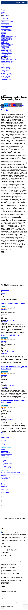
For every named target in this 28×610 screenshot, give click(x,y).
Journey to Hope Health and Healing (14, 303)
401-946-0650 (5, 290)
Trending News (5, 455)
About (2, 483)
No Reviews (4, 309)
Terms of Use (4, 489)
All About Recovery (6, 452)
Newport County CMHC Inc (10, 335)
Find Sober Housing (6, 466)
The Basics (3, 449)
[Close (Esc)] (1, 531)
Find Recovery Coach (6, 463)
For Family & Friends (6, 454)
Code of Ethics (5, 492)
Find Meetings (4, 465)
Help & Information (6, 437)
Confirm (7, 583)
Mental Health (4, 451)
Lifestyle (3, 443)
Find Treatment (5, 460)
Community (4, 440)
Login (23, 2)
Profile (5, 110)
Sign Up (18, 2)
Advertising (4, 486)
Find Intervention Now (7, 468)
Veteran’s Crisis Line (6, 477)
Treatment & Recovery (7, 438)
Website (3, 293)
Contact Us (4, 494)
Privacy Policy (4, 491)
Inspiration (3, 445)
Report (6, 552)
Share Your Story (5, 485)
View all (3, 432)
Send (2, 608)
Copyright (3, 488)
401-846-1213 (10, 352)
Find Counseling (5, 462)
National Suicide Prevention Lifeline (10, 472)
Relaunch (3, 442)
